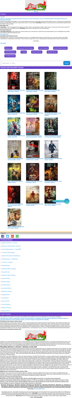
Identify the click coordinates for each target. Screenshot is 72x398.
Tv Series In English (6, 262)
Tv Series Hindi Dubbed (7, 252)
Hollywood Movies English (8, 268)
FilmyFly (3, 14)
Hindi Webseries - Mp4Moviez (9, 259)
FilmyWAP (11, 317)
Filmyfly (17, 317)
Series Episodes (5, 304)
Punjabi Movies (5, 265)
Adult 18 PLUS (4, 301)
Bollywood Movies (5, 307)
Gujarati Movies (5, 278)
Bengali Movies (5, 294)
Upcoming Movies (5, 288)
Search (67, 63)
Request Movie (5, 311)
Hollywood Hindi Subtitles (7, 275)
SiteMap (58, 317)
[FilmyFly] (36, 10)
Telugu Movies (4, 272)
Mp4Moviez (45, 317)
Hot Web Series (5, 285)
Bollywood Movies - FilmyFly (8, 242)
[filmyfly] (36, 340)
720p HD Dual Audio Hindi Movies (10, 255)
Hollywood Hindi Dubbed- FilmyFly (10, 246)
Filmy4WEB (23, 317)
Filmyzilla (38, 317)
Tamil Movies (4, 298)
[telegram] (66, 201)
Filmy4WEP (31, 317)
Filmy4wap (36, 388)
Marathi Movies (5, 281)
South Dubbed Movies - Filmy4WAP (10, 249)
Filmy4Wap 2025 (4, 34)
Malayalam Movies (6, 291)
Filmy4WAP (3, 317)
